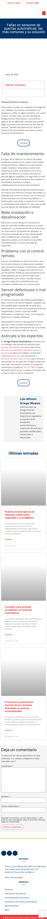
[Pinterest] (9, 853)
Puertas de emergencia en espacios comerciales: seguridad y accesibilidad (19, 514)
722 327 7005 (29, 367)
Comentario (7, 766)
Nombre (5, 796)
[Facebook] (3, 853)
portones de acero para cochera (16, 358)
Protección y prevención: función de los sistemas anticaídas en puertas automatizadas (19, 707)
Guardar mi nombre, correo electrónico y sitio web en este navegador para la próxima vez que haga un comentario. (23, 820)
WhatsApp (18, 370)
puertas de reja (17, 356)
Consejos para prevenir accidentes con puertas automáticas (18, 609)
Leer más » (9, 539)
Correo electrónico (10, 806)
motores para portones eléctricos (16, 350)
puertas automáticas (10, 347)
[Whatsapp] (15, 853)
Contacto (23, 143)
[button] (44, 13)
